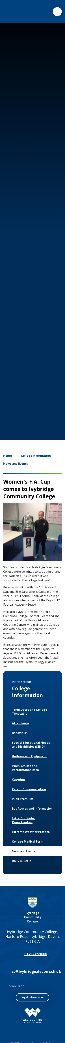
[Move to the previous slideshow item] (23, 394)
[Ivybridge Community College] (11, 11)
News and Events (15, 464)
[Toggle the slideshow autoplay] (44, 394)
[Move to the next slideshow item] (34, 394)
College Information (36, 456)
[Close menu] (57, 11)
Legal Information (32, 997)
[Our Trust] (32, 1015)
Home (7, 456)
